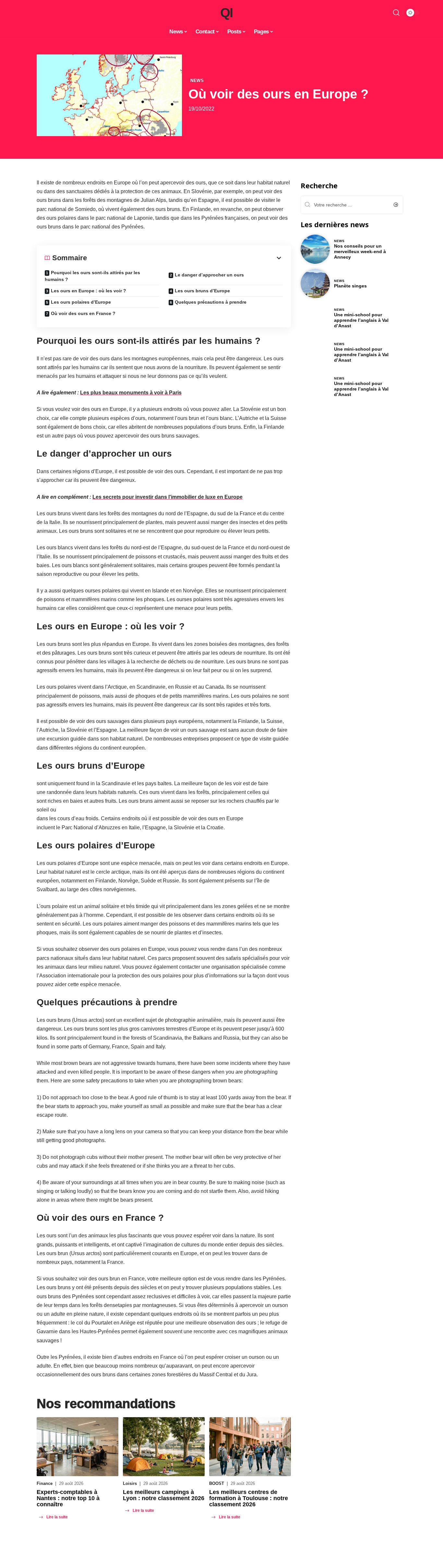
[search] (396, 12)
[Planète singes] (315, 283)
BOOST (216, 1483)
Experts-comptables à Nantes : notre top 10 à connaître (68, 1498)
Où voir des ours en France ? (83, 313)
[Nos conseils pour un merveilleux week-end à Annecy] (315, 249)
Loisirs (130, 1483)
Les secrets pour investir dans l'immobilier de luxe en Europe (167, 497)
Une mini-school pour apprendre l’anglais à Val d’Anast (361, 320)
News (197, 80)
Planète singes (350, 285)
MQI (221, 13)
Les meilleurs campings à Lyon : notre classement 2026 (163, 1495)
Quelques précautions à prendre (210, 302)
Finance (45, 1483)
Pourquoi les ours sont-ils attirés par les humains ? (92, 276)
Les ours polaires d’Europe (81, 302)
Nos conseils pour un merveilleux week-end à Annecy (360, 251)
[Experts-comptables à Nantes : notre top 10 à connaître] (77, 1446)
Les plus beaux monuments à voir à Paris (131, 392)
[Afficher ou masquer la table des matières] (185, 258)
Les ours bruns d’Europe (202, 290)
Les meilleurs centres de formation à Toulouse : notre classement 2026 (248, 1498)
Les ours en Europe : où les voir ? (88, 290)
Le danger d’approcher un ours (209, 274)
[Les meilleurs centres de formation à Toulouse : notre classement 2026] (250, 1446)
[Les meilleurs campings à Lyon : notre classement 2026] (164, 1446)
